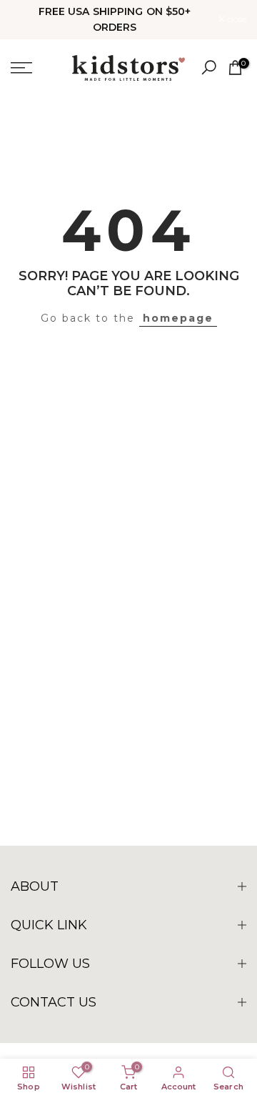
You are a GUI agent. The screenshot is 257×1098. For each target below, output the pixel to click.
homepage (178, 318)
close (235, 19)
